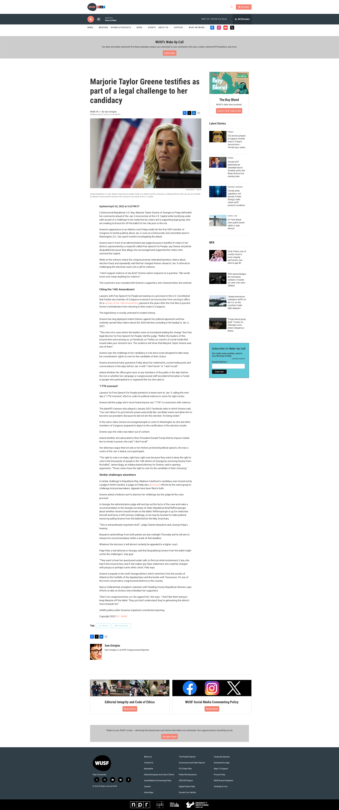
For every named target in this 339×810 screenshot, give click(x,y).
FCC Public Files (185, 769)
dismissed (154, 484)
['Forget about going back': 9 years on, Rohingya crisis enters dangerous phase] (217, 323)
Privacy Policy (219, 775)
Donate (245, 7)
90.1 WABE (121, 616)
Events (152, 27)
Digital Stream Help (187, 787)
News (90, 27)
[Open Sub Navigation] (95, 27)
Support (178, 27)
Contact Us (148, 763)
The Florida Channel (187, 757)
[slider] (102, 19)
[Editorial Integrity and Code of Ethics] (129, 688)
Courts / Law (232, 216)
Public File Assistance (188, 775)
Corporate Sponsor (222, 757)
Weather (103, 27)
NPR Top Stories (121, 626)
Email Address (220, 361)
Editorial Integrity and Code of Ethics (130, 702)
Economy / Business (235, 187)
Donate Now (169, 736)
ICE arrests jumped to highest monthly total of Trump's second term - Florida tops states (236, 142)
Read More (130, 708)
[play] (91, 19)
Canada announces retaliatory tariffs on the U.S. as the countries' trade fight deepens (237, 302)
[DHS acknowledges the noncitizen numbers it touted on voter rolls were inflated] (217, 278)
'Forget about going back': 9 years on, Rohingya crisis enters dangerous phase (237, 325)
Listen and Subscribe (229, 110)
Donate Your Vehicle (187, 792)
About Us (148, 757)
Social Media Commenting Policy (157, 781)
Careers (147, 787)
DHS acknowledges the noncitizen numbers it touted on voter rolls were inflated (237, 280)
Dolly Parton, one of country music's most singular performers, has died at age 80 (237, 257)
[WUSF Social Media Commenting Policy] (211, 688)
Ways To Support (221, 769)
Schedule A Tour (221, 787)
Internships (148, 792)
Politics (230, 132)
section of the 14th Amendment (121, 303)
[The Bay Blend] (229, 83)
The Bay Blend (229, 100)
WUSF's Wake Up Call (169, 42)
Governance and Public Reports (192, 763)
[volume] (98, 19)
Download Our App (221, 763)
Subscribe (169, 53)
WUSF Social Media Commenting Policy (212, 702)
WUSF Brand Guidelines (223, 781)
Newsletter (148, 769)
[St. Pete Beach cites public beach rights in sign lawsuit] (217, 220)
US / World (103, 626)
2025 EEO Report (186, 781)
